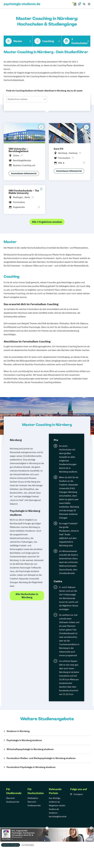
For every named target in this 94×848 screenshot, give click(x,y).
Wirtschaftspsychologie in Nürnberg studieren (30, 749)
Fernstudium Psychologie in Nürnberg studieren (31, 767)
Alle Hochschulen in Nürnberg (27, 595)
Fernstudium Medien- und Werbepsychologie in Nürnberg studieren (41, 758)
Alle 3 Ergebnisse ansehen (47, 221)
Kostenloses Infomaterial (10, 845)
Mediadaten (33, 798)
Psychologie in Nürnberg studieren (24, 740)
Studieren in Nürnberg (18, 731)
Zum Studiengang (27, 845)
